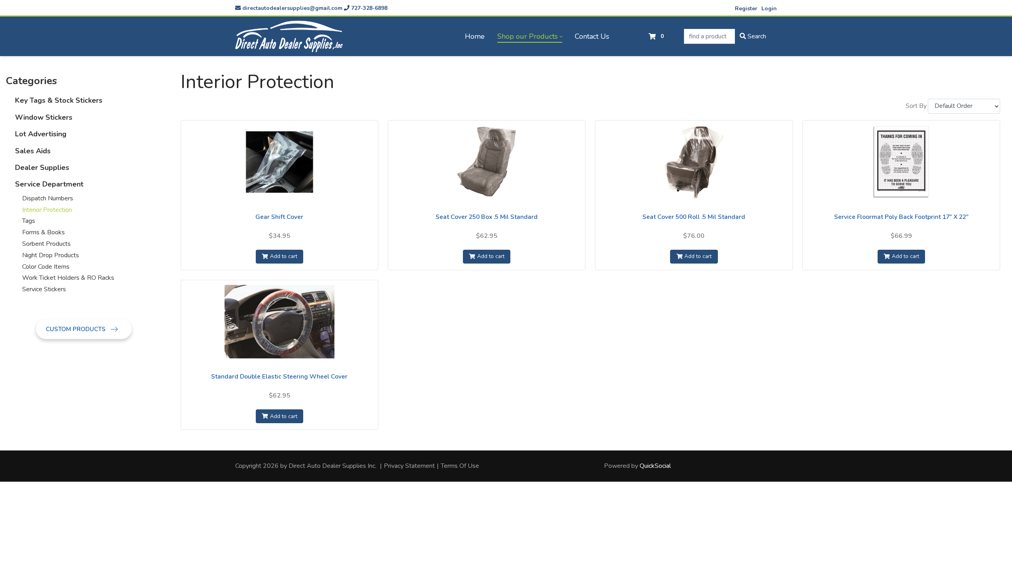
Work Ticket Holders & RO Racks (68, 277)
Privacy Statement (409, 466)
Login (769, 8)
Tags (28, 221)
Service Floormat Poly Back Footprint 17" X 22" (901, 217)
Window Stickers (43, 117)
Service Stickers (44, 289)
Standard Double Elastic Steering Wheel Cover (279, 376)
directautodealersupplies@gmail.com (291, 8)
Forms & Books (43, 232)
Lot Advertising (40, 134)
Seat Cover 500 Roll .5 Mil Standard (693, 217)
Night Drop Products (50, 255)
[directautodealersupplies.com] (289, 36)
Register (746, 8)
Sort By (916, 106)
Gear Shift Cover (279, 217)
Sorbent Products (46, 243)
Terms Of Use (460, 466)
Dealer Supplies (42, 167)
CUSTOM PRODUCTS (76, 329)
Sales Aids (33, 151)
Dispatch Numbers (47, 198)
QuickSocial (655, 466)
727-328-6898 (368, 8)
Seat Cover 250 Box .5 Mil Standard (487, 217)
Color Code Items (46, 266)
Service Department (49, 184)
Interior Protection (47, 209)
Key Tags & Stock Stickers (58, 100)
